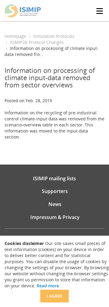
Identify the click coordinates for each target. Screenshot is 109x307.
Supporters (55, 191)
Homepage (15, 36)
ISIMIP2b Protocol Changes (37, 42)
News (54, 204)
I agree (54, 296)
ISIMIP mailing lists (54, 178)
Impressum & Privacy (55, 217)
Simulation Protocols (53, 36)
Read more (48, 286)
